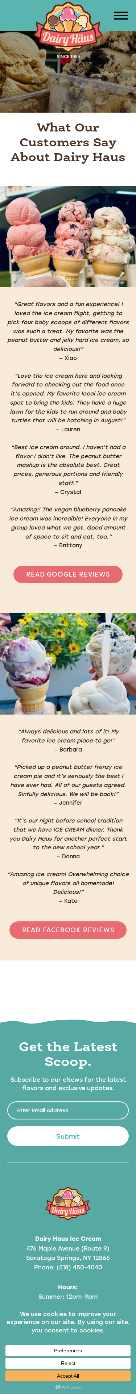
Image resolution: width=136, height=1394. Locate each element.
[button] (120, 16)
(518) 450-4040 (79, 1267)
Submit (68, 1136)
